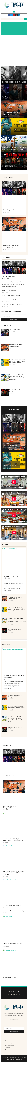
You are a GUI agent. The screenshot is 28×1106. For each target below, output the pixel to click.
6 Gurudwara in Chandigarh (9, 300)
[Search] (25, 19)
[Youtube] (14, 15)
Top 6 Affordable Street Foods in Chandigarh (14, 910)
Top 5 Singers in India (9, 210)
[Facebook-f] (8, 995)
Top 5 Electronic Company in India (11, 295)
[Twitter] (11, 15)
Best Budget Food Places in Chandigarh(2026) (16, 345)
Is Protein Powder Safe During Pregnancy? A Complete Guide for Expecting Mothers (17, 361)
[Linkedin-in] (17, 995)
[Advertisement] (14, 50)
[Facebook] (9, 15)
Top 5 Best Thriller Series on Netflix (12, 905)
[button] (14, 12)
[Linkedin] (19, 15)
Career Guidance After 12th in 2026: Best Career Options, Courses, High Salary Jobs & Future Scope (17, 377)
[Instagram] (16, 15)
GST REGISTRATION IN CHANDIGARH (12, 304)
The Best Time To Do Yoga (9, 977)
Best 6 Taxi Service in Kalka (9, 290)
